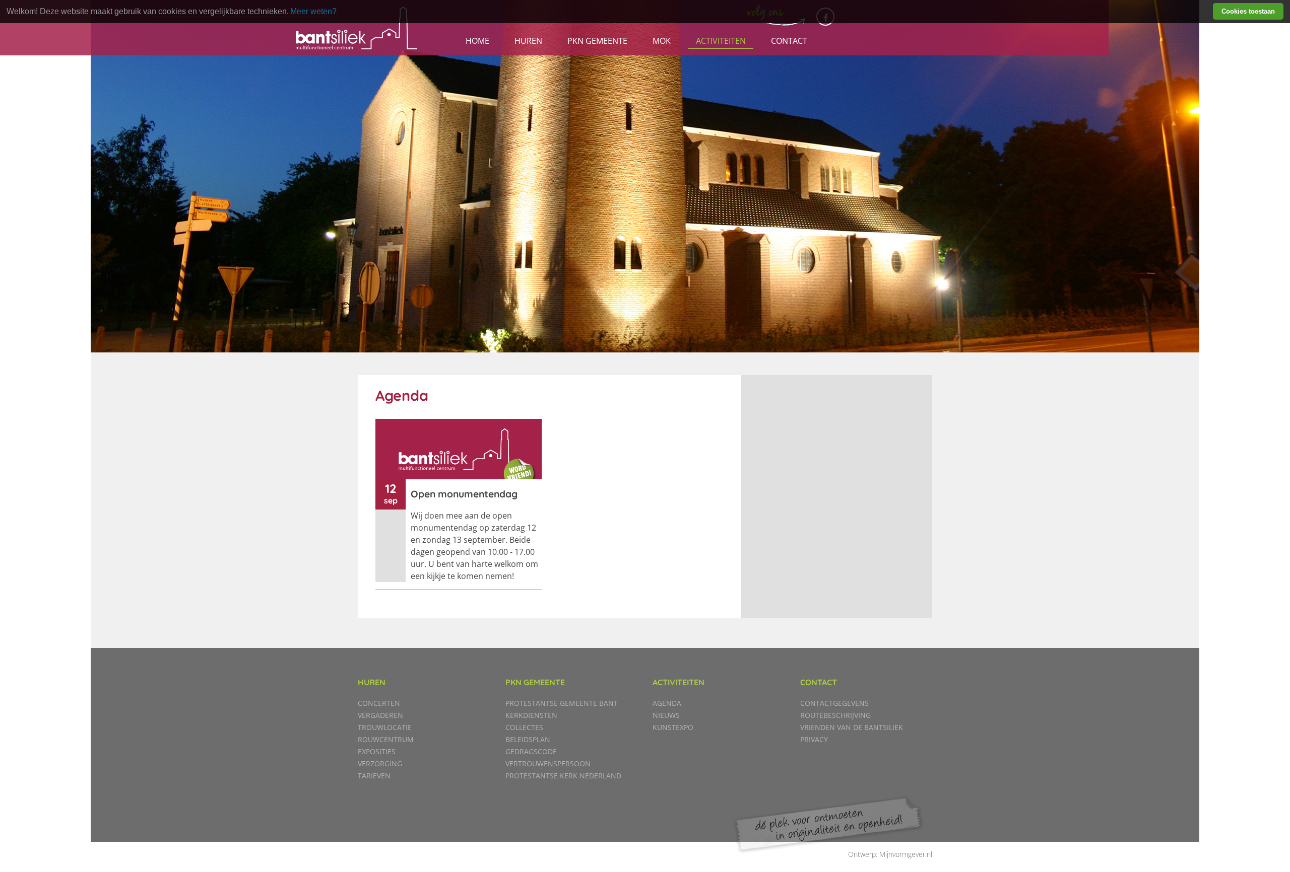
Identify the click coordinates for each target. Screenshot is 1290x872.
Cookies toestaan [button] (1248, 11)
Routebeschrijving (835, 715)
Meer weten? (313, 11)
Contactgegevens (834, 703)
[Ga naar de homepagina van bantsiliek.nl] (356, 27)
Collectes (524, 727)
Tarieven (374, 775)
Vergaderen (380, 715)
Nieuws (666, 715)
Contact (789, 40)
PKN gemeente (597, 40)
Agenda (667, 703)
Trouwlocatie (385, 727)
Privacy (814, 739)
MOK (662, 40)
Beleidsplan (527, 739)
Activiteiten (721, 40)
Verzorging (380, 763)
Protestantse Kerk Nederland (563, 775)
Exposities (377, 751)
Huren (528, 40)
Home (477, 40)
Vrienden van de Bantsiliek (851, 727)
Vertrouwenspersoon (548, 763)
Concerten (379, 703)
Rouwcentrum (386, 739)
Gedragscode (531, 751)
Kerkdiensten (531, 715)
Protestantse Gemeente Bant (561, 703)
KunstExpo (673, 727)
